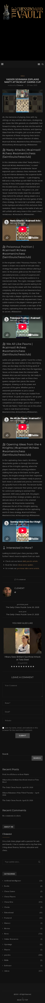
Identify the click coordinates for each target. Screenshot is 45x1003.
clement (20, 85)
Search (5, 754)
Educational (23, 912)
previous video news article (28, 568)
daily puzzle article (30, 561)
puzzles (23, 955)
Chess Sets (23, 902)
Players (23, 950)
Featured (23, 918)
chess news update (25, 565)
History (23, 923)
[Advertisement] (22, 41)
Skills (23, 960)
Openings (23, 944)
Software (23, 965)
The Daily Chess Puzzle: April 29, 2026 (17, 800)
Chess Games (23, 891)
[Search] (42, 64)
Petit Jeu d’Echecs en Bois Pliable (15, 774)
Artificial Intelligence (23, 881)
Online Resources (23, 939)
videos (23, 971)
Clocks (23, 907)
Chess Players (23, 897)
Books (23, 886)
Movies (23, 928)
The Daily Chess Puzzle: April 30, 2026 (17, 787)
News (23, 934)
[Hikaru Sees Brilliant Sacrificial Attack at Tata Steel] (22, 641)
